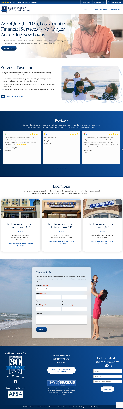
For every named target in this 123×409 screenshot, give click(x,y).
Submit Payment (99, 2)
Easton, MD (61, 362)
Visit (20, 231)
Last (63, 301)
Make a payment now (14, 96)
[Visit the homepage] (15, 365)
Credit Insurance (100, 9)
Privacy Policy (62, 407)
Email (41, 305)
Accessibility (71, 407)
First (37, 301)
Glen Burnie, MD (60, 355)
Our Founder (86, 2)
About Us (87, 9)
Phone (67, 305)
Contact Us (115, 9)
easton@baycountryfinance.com (102, 241)
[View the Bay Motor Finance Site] (61, 383)
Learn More (8, 48)
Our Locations (116, 2)
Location (42, 285)
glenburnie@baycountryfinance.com (20, 243)
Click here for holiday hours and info (61, 370)
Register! (107, 389)
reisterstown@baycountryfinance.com (61, 241)
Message (39, 313)
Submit (41, 330)
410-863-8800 (20, 246)
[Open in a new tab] (15, 394)
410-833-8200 (61, 243)
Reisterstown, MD (60, 359)
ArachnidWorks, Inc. (94, 407)
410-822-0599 (102, 243)
